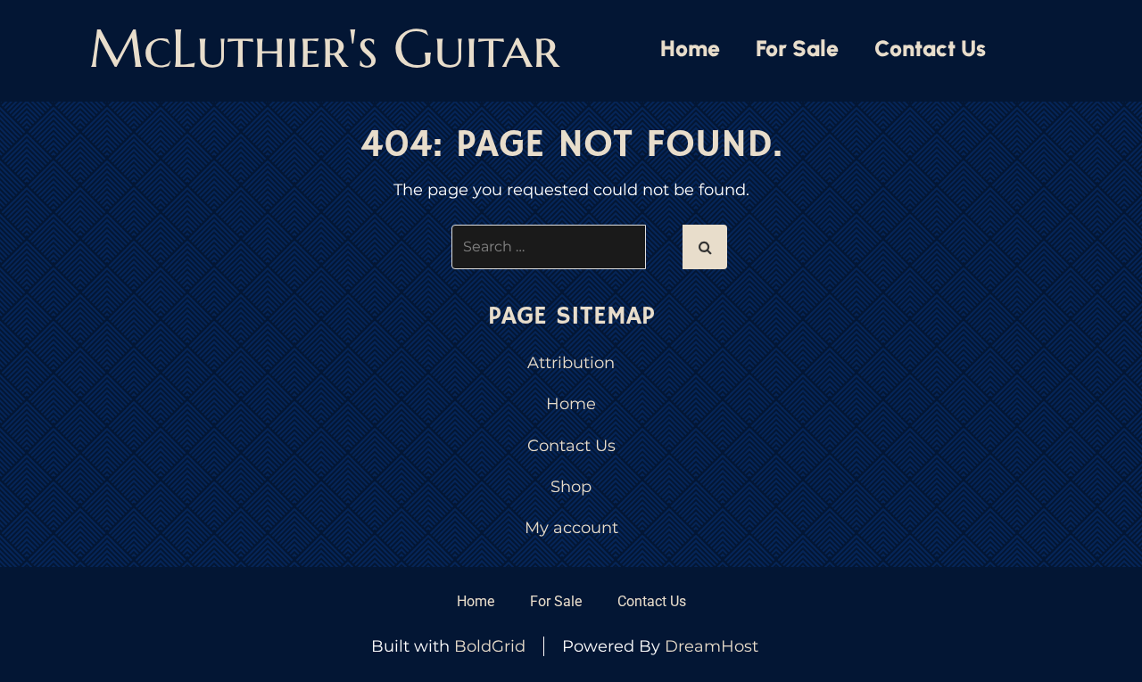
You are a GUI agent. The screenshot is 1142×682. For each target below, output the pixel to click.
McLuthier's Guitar (324, 48)
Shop (571, 487)
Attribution (571, 363)
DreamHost (711, 646)
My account (571, 528)
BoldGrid (489, 646)
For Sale (797, 48)
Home (690, 48)
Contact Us (930, 48)
